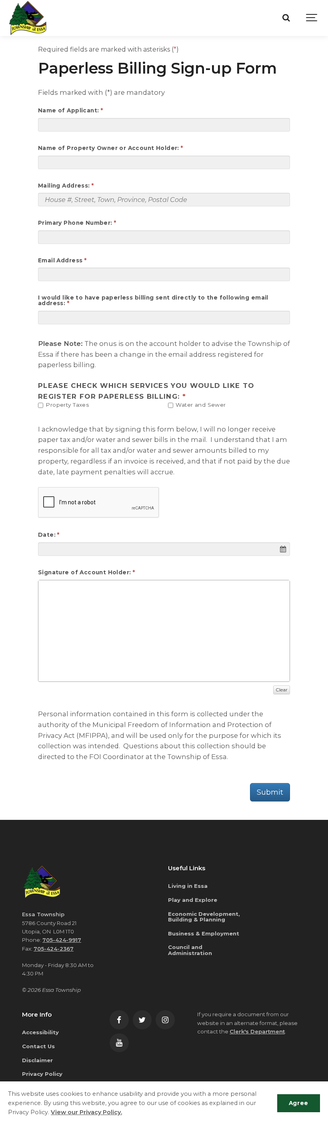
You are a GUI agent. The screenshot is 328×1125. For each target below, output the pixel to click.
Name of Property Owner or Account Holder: (108, 148)
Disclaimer (37, 1060)
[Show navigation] (312, 18)
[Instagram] (165, 1019)
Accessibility (40, 1032)
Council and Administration (190, 950)
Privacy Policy (42, 1074)
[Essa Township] (28, 18)
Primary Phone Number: (75, 223)
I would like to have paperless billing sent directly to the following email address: (153, 300)
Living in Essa (188, 886)
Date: (47, 535)
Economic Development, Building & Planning (204, 917)
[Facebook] (119, 1019)
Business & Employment (203, 933)
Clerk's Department (257, 1031)
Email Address (60, 261)
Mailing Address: (64, 186)
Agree (298, 1103)
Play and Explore (192, 900)
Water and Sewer (200, 405)
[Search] (286, 18)
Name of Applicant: (68, 111)
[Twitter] (142, 1019)
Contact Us (38, 1046)
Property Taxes (66, 405)
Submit (270, 792)
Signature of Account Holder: (84, 572)
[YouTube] (119, 1043)
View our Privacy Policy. (86, 1112)
